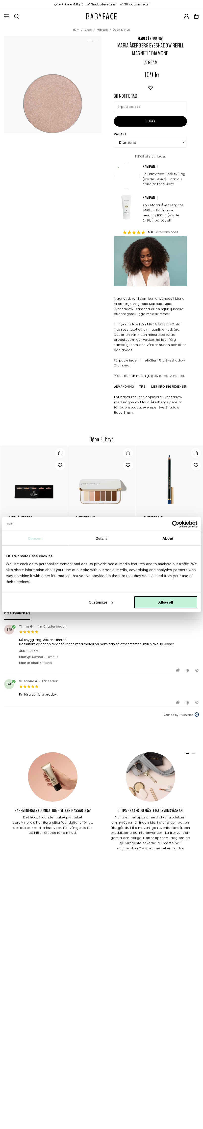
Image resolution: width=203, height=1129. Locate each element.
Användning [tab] (124, 386)
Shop (88, 30)
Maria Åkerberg (150, 39)
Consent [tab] (35, 538)
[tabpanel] (52, 84)
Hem (76, 30)
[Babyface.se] (101, 16)
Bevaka (150, 121)
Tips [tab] (142, 386)
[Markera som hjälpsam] (178, 670)
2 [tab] (95, 41)
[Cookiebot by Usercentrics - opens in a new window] (175, 524)
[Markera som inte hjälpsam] (188, 670)
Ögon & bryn (121, 30)
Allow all (165, 602)
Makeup (102, 30)
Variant (120, 134)
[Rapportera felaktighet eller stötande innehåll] (197, 670)
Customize (98, 602)
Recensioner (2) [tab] (17, 612)
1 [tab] (89, 41)
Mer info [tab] (158, 386)
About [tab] (167, 538)
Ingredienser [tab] (176, 386)
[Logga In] (186, 16)
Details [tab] (102, 538)
